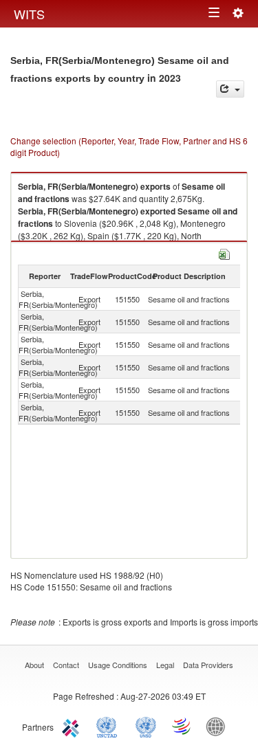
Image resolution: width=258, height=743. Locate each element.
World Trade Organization (182, 726)
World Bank (219, 726)
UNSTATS (146, 726)
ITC (73, 726)
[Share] (230, 89)
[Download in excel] (224, 252)
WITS (29, 14)
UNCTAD (109, 726)
